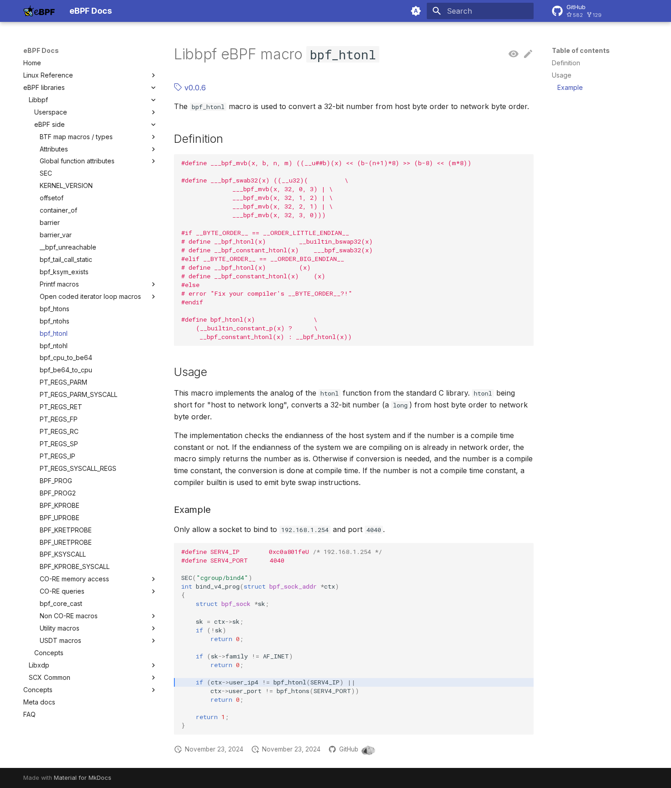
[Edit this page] (528, 54)
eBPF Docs (41, 50)
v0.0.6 (194, 87)
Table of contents (581, 50)
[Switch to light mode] (416, 11)
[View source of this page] (513, 54)
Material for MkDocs (82, 777)
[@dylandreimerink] (368, 749)
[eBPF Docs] (39, 11)
